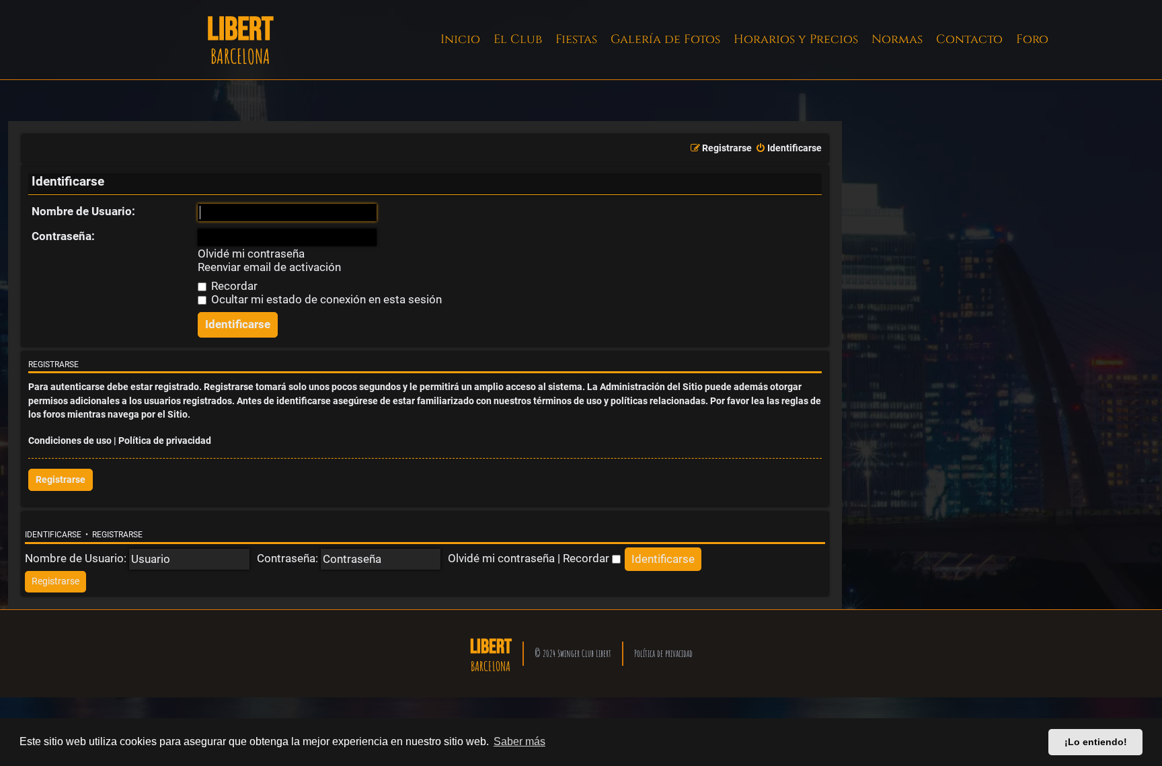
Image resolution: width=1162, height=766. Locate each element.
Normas (897, 39)
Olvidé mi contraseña (251, 254)
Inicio (460, 39)
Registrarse (60, 480)
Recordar (233, 286)
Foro (1032, 39)
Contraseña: (63, 236)
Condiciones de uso (70, 441)
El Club (518, 39)
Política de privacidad (164, 441)
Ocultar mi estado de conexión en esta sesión (325, 299)
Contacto (969, 39)
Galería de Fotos (665, 39)
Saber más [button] (519, 741)
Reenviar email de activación (269, 267)
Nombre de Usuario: (83, 211)
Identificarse (53, 534)
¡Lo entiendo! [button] (1095, 741)
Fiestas (576, 39)
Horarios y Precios (796, 39)
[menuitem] (788, 148)
